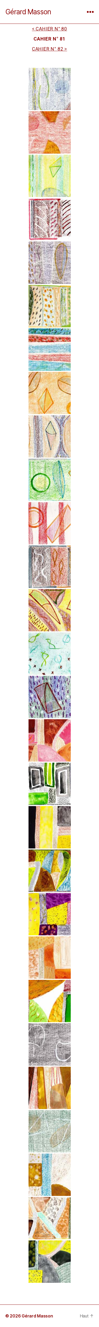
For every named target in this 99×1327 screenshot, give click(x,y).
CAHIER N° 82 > (49, 49)
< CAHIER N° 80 (49, 29)
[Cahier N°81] (50, 89)
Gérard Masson (28, 11)
